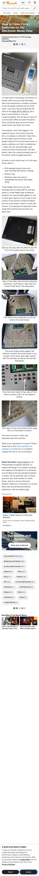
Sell (23, 3)
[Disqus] (19, 660)
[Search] (34, 8)
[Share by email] (24, 44)
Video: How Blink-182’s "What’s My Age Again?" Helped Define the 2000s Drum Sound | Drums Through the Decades (28, 628)
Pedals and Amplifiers (27, 13)
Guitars (15, 13)
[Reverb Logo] (11, 2)
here (27, 489)
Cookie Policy (25, 859)
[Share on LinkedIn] (14, 44)
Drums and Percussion (14, 566)
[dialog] (19, 860)
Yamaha (21, 577)
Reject (10, 872)
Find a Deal (6, 13)
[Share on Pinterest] (22, 44)
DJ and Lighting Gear (25, 582)
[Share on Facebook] (17, 44)
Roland (8, 571)
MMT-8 (26, 111)
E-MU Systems (26, 587)
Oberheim (9, 587)
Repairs (8, 592)
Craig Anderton (23, 462)
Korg (7, 577)
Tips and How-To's (9, 41)
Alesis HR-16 (17, 111)
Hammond (9, 597)
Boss (21, 571)
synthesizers (17, 449)
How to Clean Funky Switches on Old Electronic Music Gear (17, 27)
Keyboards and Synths (14, 561)
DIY (7, 582)
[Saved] (29, 2)
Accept (28, 872)
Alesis (21, 592)
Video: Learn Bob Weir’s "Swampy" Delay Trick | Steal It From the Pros (9, 628)
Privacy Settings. (8, 864)
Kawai (23, 597)
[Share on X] (19, 44)
